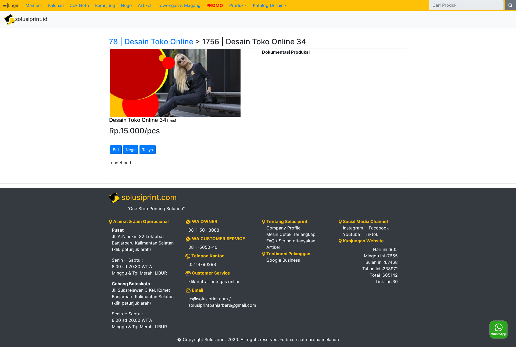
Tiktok (372, 234)
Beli (116, 149)
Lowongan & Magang (178, 5)
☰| (11, 5)
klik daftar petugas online (214, 281)
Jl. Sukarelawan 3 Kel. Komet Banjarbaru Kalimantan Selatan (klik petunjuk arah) (143, 293)
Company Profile (283, 228)
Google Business (283, 260)
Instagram (353, 228)
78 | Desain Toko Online (151, 41)
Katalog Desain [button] (268, 5)
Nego (126, 5)
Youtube (351, 234)
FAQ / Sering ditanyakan (290, 240)
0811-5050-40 (202, 247)
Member (34, 5)
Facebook (379, 228)
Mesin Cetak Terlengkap (291, 234)
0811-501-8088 (203, 230)
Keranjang (105, 5)
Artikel (144, 5)
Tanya (147, 149)
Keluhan (56, 5)
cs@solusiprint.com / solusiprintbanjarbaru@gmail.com (221, 302)
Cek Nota (79, 5)
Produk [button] (236, 5)
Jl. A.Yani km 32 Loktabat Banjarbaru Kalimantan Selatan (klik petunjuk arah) (143, 239)
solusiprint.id (31, 19)
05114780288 (202, 264)
